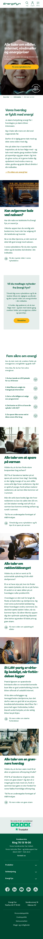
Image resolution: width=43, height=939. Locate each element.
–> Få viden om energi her (16, 172)
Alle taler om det (29, 97)
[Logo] (11, 4)
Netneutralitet (21, 921)
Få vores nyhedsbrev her (21, 67)
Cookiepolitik (21, 917)
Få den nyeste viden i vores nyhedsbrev (20, 259)
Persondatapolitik (22, 913)
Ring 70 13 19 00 (21, 842)
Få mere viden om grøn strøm (21, 802)
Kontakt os (21, 856)
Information (17, 97)
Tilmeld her (21, 320)
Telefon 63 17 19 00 (12, 905)
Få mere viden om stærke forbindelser (19, 719)
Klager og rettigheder (21, 925)
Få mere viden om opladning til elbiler (21, 628)
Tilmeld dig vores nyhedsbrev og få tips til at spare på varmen (23, 524)
